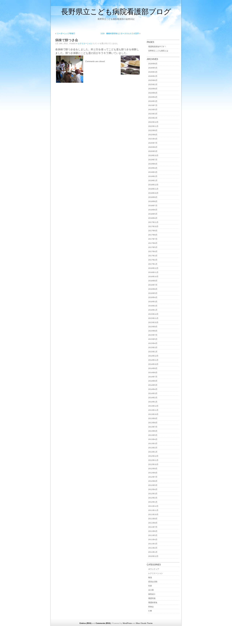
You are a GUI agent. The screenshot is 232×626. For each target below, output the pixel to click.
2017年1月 (152, 264)
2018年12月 (153, 185)
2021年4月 (152, 139)
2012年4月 (152, 489)
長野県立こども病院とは (158, 51)
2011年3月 (152, 544)
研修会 (151, 607)
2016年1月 (152, 310)
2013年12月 (153, 406)
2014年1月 (152, 402)
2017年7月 (152, 239)
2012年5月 (152, 485)
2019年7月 (152, 160)
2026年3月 (152, 72)
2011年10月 (153, 514)
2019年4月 (152, 168)
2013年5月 (152, 435)
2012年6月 (152, 481)
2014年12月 (153, 356)
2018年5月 (152, 214)
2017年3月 (152, 256)
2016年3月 (152, 302)
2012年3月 (152, 494)
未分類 (151, 590)
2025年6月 (152, 80)
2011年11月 (153, 510)
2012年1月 (152, 502)
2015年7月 (152, 335)
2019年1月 (152, 181)
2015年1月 (152, 352)
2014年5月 (152, 385)
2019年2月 (152, 176)
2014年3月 (152, 393)
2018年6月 (152, 210)
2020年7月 (152, 143)
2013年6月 (152, 431)
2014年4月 (152, 389)
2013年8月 (152, 423)
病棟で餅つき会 (66, 40)
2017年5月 (152, 247)
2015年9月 (152, 327)
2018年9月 (152, 197)
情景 (150, 586)
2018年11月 (153, 189)
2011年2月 (152, 548)
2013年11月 (153, 410)
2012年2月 (152, 498)
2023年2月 (152, 118)
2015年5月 (152, 339)
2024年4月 (152, 97)
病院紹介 (152, 594)
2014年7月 (152, 377)
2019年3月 (152, 172)
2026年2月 (152, 76)
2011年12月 (153, 506)
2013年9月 (152, 418)
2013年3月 (152, 443)
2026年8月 (152, 64)
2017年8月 (152, 235)
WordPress (127, 623)
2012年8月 (152, 473)
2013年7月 (152, 427)
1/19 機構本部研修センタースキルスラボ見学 (120, 33)
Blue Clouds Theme (144, 623)
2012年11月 (153, 460)
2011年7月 (152, 527)
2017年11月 (153, 222)
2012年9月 (152, 469)
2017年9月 (152, 231)
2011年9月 (152, 519)
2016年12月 (153, 268)
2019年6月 (152, 164)
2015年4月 (152, 343)
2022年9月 (152, 130)
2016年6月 (152, 289)
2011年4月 (152, 540)
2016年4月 (152, 297)
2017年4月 (152, 251)
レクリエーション (85, 43)
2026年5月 (152, 68)
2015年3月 (152, 347)
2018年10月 (153, 193)
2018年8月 (152, 201)
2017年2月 (152, 260)
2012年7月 (152, 477)
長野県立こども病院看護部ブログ (116, 11)
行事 (150, 611)
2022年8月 (152, 135)
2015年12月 (153, 314)
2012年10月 (153, 464)
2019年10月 (153, 155)
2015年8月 (152, 331)
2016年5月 (152, 293)
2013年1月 (152, 452)
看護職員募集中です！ (157, 47)
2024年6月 (152, 93)
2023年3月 (152, 114)
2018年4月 (152, 218)
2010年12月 (153, 556)
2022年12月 (153, 122)
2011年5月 (152, 535)
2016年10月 (153, 277)
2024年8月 (152, 89)
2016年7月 (152, 285)
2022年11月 (153, 126)
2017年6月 (152, 243)
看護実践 (152, 598)
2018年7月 (152, 206)
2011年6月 (152, 531)
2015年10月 (153, 322)
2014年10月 (153, 364)
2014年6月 (152, 381)
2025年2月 (152, 84)
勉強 (150, 577)
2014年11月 (153, 360)
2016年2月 (152, 306)
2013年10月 (153, 414)
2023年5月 (152, 110)
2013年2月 (152, 448)
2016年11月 (153, 272)
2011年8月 (152, 523)
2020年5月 (152, 151)
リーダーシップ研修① (66, 33)
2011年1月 (152, 552)
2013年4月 (152, 439)
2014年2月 (152, 398)
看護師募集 (152, 602)
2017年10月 (153, 226)
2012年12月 (153, 456)
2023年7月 (152, 105)
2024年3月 (152, 101)
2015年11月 (153, 318)
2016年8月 (152, 281)
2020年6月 (152, 147)
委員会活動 (152, 582)
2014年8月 (152, 373)
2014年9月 (152, 368)
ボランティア (153, 569)
